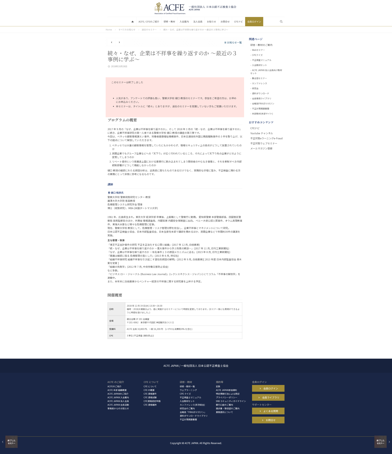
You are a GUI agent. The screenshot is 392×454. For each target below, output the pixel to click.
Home (109, 29)
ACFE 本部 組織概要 (117, 390)
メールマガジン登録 (261, 148)
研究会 (255, 88)
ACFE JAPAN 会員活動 (118, 404)
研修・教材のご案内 (261, 45)
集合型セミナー (259, 78)
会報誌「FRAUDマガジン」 (193, 412)
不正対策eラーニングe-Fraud (266, 138)
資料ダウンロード (260, 93)
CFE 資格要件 (150, 393)
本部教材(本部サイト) (262, 113)
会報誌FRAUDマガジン (263, 103)
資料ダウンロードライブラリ (194, 415)
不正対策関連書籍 (260, 108)
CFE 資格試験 (150, 397)
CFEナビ (255, 128)
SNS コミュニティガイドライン (231, 401)
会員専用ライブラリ (261, 98)
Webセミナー (258, 49)
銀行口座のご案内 (224, 404)
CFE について (150, 386)
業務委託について (224, 412)
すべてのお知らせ (127, 29)
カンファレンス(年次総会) (192, 404)
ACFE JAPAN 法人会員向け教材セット (266, 72)
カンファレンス (259, 83)
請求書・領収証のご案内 (227, 408)
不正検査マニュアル (261, 60)
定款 (218, 386)
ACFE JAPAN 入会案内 (118, 397)
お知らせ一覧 (234, 42)
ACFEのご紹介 (114, 386)
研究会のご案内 (187, 408)
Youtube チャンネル (261, 133)
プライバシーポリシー (226, 397)
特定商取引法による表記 (227, 393)
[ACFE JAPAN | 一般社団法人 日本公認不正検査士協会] (196, 8)
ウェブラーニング (188, 390)
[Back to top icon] (377, 448)
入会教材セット (259, 65)
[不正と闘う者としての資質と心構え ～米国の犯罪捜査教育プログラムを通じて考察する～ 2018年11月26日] (383, 442)
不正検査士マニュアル (190, 397)
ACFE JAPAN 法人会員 (118, 401)
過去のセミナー (149, 29)
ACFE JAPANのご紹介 (117, 393)
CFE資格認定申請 (152, 401)
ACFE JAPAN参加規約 (226, 390)
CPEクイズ (257, 54)
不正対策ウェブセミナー (263, 143)
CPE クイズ (185, 393)
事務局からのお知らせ (118, 408)
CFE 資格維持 (150, 404)
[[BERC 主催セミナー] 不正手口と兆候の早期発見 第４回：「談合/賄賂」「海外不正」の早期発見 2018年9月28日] (9, 442)
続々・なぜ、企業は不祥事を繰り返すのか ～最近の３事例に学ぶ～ (195, 29)
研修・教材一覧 (187, 386)
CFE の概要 (149, 390)
